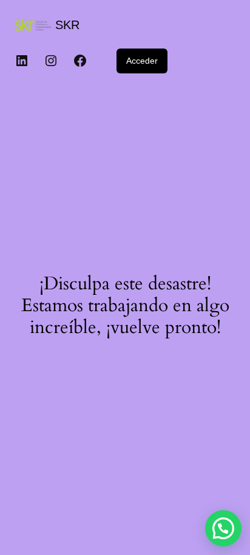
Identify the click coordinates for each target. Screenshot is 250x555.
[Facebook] (80, 60)
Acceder (142, 61)
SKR (67, 25)
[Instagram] (51, 60)
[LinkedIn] (22, 60)
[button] (223, 528)
